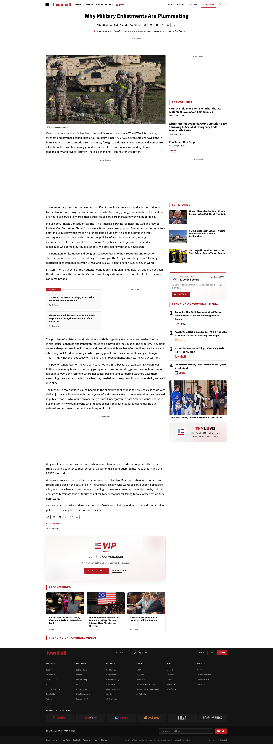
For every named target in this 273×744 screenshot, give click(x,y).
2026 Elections (81, 670)
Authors (49, 699)
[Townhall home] (56, 653)
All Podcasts (141, 694)
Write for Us (171, 689)
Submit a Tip (171, 684)
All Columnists (111, 699)
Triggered (140, 674)
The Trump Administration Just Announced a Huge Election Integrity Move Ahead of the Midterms (104, 621)
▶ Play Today (181, 294)
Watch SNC (201, 684)
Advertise (170, 674)
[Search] (220, 5)
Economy (79, 684)
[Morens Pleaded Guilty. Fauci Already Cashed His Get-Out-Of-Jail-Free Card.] (178, 217)
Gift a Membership (204, 674)
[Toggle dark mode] (226, 5)
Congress (79, 674)
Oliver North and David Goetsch (112, 25)
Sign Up (221, 731)
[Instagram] (134, 652)
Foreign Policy (81, 689)
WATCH (99, 4)
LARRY (138, 670)
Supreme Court (82, 699)
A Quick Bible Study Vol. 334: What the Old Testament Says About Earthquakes (195, 110)
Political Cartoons (53, 689)
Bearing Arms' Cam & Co (145, 684)
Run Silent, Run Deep (182, 142)
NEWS (78, 4)
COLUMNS (88, 4)
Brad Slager (111, 684)
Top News (49, 670)
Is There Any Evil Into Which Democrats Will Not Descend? (144, 619)
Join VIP (222, 652)
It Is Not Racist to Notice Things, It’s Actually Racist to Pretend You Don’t (65, 620)
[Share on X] (145, 25)
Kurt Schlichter (112, 670)
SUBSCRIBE (208, 4)
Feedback (76, 740)
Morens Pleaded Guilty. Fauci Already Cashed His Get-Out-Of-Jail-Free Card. (207, 213)
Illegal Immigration (83, 694)
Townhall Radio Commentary (147, 689)
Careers (169, 679)
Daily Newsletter (203, 679)
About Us (170, 670)
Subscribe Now (120, 571)
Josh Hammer (111, 694)
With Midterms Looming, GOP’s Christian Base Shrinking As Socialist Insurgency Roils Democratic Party (198, 127)
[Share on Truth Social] (151, 25)
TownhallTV (50, 694)
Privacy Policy (65, 740)
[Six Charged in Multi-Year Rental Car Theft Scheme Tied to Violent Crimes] (178, 256)
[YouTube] (146, 652)
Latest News (50, 674)
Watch (48, 684)
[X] (129, 652)
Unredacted (140, 679)
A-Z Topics (81, 663)
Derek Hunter (53, 629)
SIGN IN (193, 4)
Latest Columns (52, 679)
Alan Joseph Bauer (113, 689)
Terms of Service (52, 740)
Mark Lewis (134, 629)
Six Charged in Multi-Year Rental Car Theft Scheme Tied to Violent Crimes (207, 252)
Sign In (201, 652)
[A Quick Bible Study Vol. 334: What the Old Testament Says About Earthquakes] (178, 237)
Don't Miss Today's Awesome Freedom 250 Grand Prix (197, 417)
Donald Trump (81, 679)
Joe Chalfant (94, 629)
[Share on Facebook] (157, 25)
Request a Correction (90, 740)
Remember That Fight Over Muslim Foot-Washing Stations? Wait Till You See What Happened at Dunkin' (199, 316)
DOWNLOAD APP (176, 4)
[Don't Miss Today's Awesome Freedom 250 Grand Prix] (198, 397)
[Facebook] (140, 652)
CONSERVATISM (52, 528)
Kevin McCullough (113, 679)
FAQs (211, 652)
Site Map (104, 740)
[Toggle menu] (47, 4)
